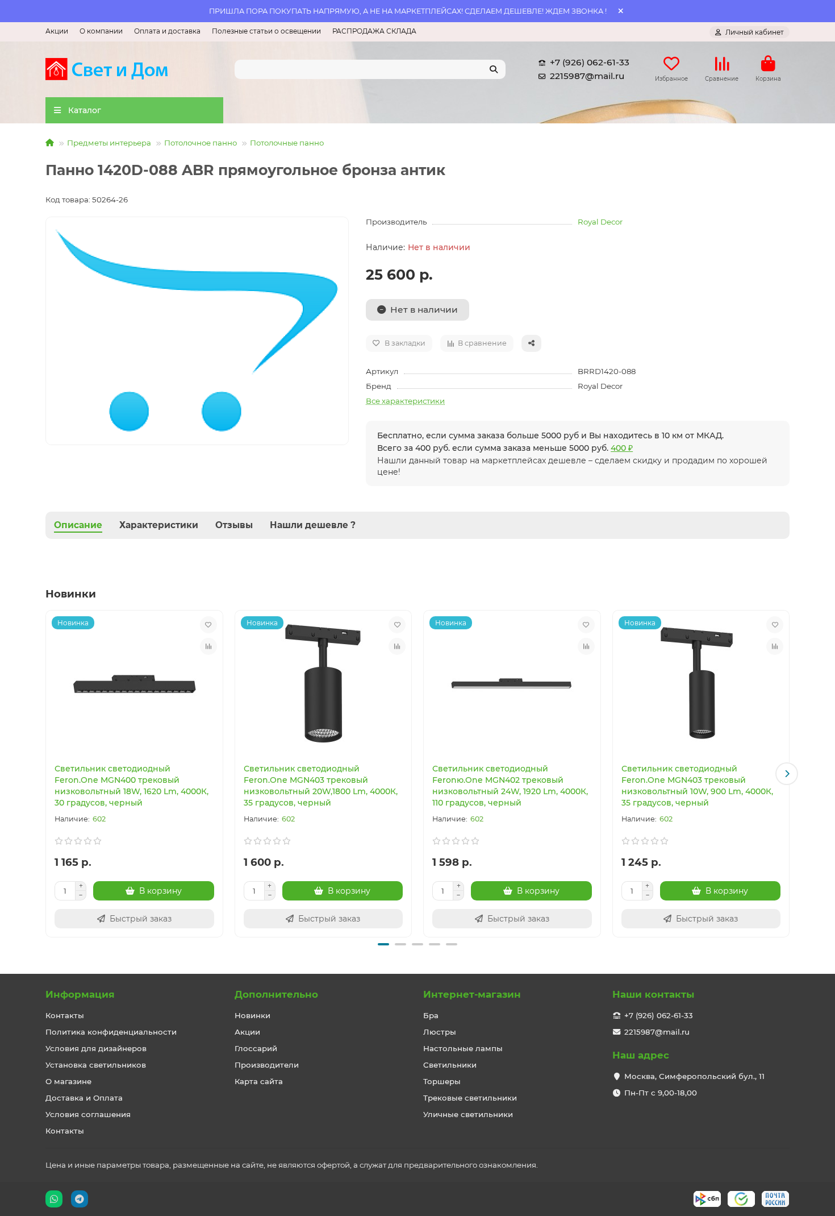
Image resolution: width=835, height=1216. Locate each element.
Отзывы (234, 525)
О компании (101, 31)
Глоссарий (256, 1048)
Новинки (252, 1015)
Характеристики (158, 525)
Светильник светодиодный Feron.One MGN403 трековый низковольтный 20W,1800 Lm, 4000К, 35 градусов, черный (321, 785)
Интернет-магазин (472, 994)
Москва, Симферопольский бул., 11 (694, 1076)
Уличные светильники (468, 1114)
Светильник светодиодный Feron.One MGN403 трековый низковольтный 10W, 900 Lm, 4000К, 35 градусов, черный (697, 785)
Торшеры (442, 1081)
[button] (48, 773)
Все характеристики (405, 400)
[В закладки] (208, 624)
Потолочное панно (200, 142)
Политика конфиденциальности (111, 1031)
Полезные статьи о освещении (266, 31)
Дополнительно (276, 994)
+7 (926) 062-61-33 (589, 62)
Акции (56, 31)
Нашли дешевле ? (313, 525)
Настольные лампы (463, 1048)
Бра (431, 1015)
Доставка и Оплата (84, 1097)
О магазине (68, 1081)
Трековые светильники (470, 1097)
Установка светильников (95, 1064)
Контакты (64, 1015)
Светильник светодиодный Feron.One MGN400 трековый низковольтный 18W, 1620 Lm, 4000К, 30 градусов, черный (131, 785)
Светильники (450, 1064)
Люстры (439, 1031)
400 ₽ (622, 448)
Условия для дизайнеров (96, 1048)
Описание (78, 525)
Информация (80, 994)
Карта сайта (259, 1081)
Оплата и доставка (167, 31)
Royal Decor (600, 221)
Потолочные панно (287, 142)
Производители (267, 1064)
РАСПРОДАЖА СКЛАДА (374, 31)
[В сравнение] (208, 646)
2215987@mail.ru (587, 75)
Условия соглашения (88, 1114)
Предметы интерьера (109, 142)
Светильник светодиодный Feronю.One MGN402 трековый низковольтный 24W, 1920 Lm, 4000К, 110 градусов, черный (510, 785)
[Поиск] (493, 69)
